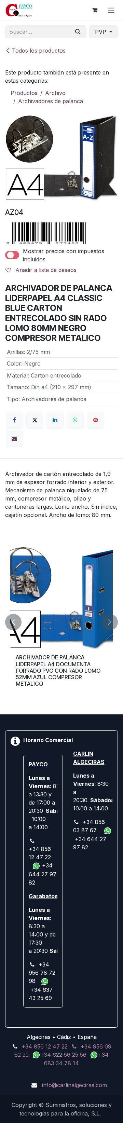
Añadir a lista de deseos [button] (45, 269)
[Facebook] (14, 420)
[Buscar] (77, 31)
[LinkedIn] (55, 420)
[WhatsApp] (75, 420)
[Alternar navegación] (111, 10)
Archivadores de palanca (50, 101)
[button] (13, 622)
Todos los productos (39, 50)
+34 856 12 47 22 (45, 1046)
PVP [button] (101, 31)
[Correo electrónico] (14, 438)
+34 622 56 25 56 (64, 1054)
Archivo (55, 93)
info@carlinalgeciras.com (74, 1085)
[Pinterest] (95, 420)
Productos (24, 93)
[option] (61, 622)
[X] (35, 420)
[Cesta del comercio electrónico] (94, 10)
